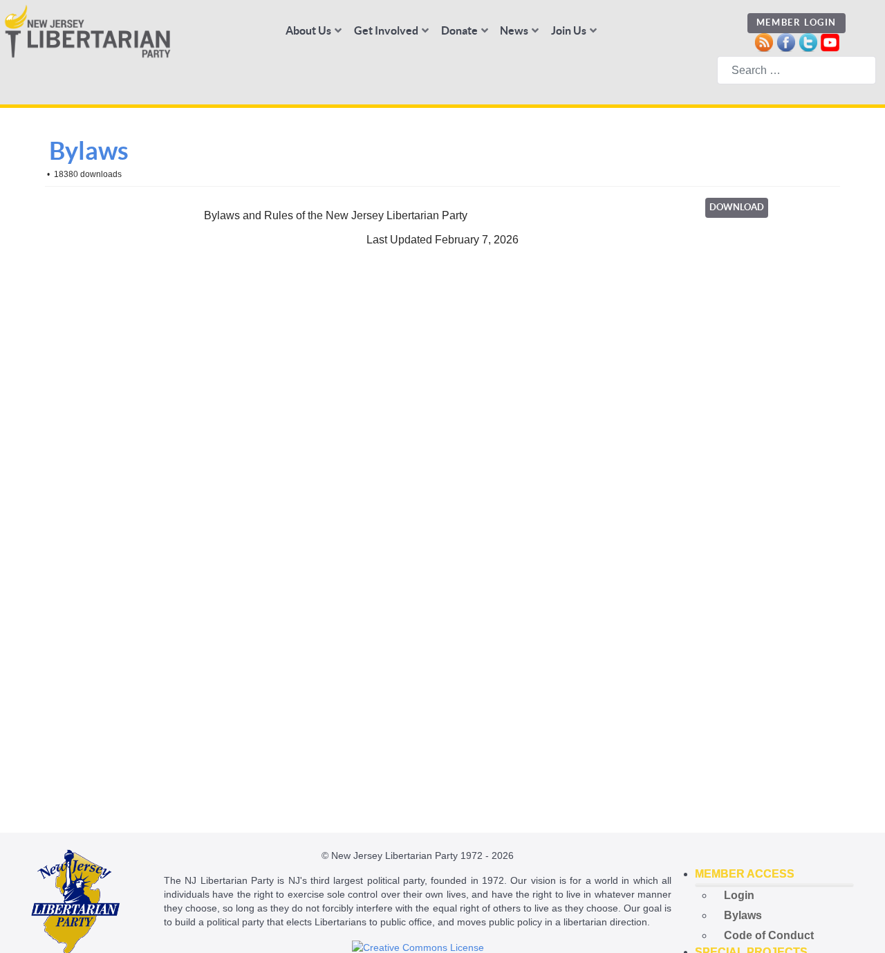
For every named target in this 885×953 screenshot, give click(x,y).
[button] (774, 874)
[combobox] (796, 70)
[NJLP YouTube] (830, 41)
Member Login (796, 22)
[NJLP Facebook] (785, 41)
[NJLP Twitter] (808, 41)
